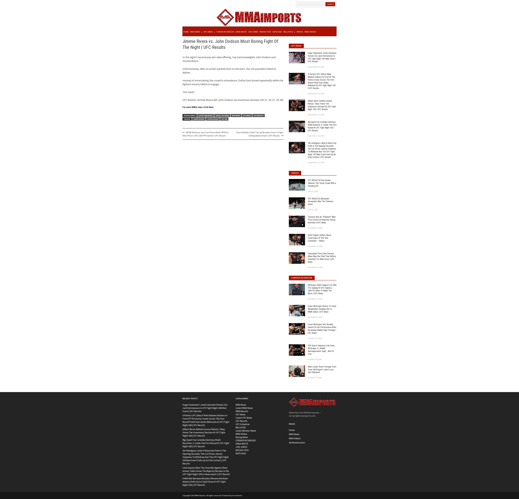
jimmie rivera (198, 119)
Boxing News (242, 437)
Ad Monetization (297, 442)
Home (186, 32)
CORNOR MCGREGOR (246, 440)
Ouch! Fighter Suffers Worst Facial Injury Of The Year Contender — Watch (319, 238)
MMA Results (242, 411)
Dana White (241, 32)
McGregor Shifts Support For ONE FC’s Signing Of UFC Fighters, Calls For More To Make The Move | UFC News (322, 289)
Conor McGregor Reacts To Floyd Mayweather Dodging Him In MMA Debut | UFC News (322, 309)
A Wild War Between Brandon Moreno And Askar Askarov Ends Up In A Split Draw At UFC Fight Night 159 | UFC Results (205, 481)
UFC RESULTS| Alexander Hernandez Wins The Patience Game (320, 201)
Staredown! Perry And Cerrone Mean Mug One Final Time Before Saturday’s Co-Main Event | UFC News (322, 257)
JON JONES (241, 446)
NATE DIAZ (241, 453)
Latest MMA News (205, 116)
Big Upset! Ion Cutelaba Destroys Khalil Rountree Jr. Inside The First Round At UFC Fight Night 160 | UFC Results (322, 126)
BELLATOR (241, 427)
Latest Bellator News (246, 430)
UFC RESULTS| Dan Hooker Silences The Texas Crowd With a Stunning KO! (322, 183)
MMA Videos (310, 32)
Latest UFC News (222, 116)
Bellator (288, 32)
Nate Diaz (277, 32)
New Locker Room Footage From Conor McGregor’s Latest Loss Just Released (322, 369)
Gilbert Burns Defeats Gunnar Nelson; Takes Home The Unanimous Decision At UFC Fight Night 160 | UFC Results (322, 105)
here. (211, 107)
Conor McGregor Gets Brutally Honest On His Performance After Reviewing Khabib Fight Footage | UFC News (322, 328)
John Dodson (212, 119)
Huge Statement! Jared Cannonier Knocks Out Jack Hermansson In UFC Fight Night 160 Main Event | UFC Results (322, 57)
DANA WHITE (242, 443)
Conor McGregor (225, 32)
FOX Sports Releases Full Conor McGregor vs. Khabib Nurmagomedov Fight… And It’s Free (321, 349)
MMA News (195, 32)
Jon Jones (253, 32)
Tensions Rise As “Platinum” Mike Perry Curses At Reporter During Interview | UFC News (322, 220)
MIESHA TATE (242, 450)
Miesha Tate (265, 32)
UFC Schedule (242, 424)
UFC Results (258, 116)
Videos (299, 32)
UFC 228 (224, 119)
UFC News (208, 32)
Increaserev (237, 495)
